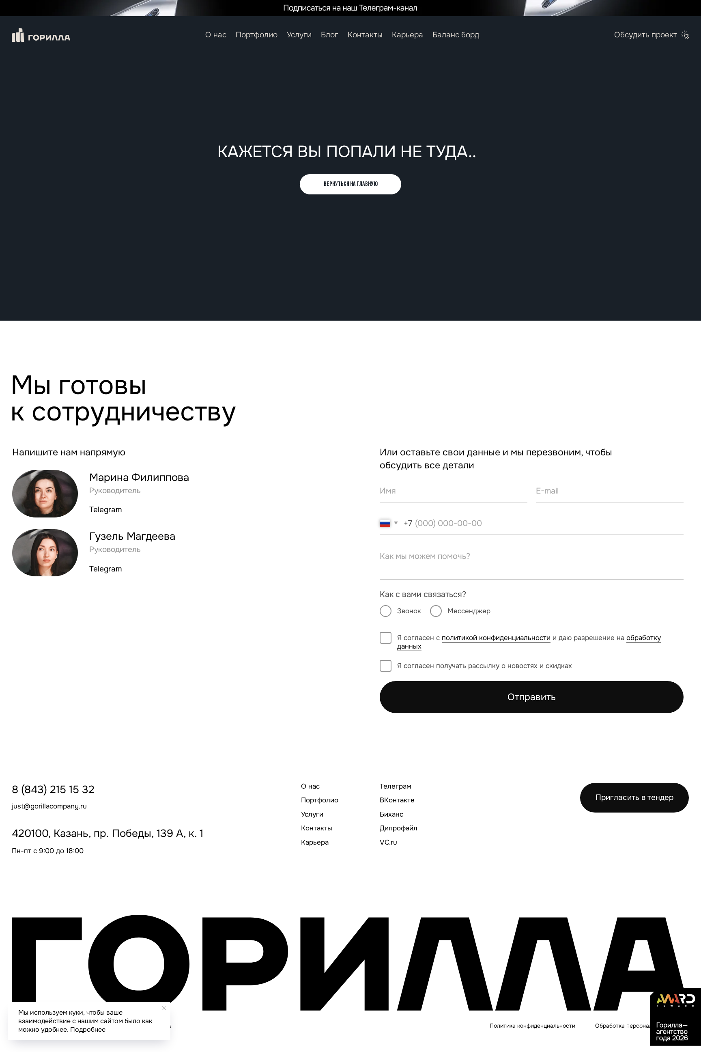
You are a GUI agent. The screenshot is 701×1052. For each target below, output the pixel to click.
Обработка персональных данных (641, 1025)
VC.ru (388, 842)
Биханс (391, 814)
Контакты (365, 35)
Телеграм (395, 786)
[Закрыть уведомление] (164, 1008)
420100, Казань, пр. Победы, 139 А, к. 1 (107, 833)
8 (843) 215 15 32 (53, 789)
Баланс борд (455, 35)
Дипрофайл (398, 827)
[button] (685, 34)
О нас (215, 35)
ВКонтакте (397, 799)
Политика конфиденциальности (532, 1025)
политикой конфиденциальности (496, 637)
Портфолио (256, 35)
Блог (329, 35)
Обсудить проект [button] (645, 35)
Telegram (105, 510)
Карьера (407, 35)
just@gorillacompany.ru (49, 806)
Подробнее (87, 1029)
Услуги (299, 35)
